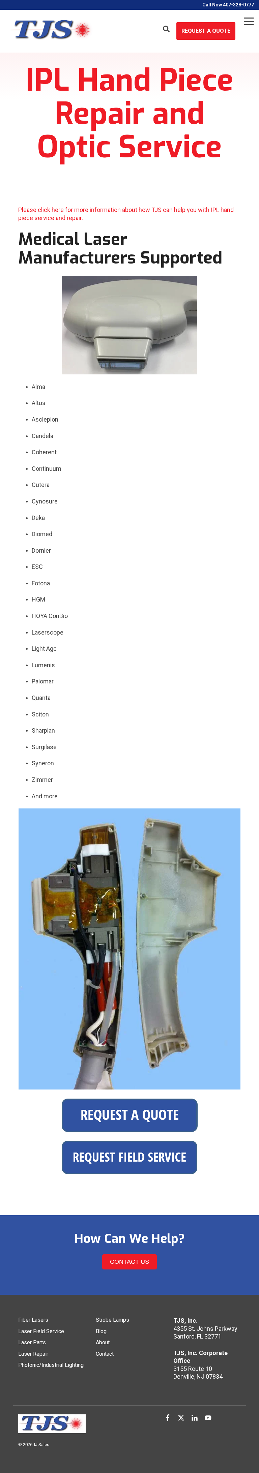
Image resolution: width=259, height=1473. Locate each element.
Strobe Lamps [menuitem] (112, 1320)
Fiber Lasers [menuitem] (33, 1320)
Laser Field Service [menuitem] (41, 1331)
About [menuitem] (103, 1342)
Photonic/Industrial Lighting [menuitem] (51, 1365)
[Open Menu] (247, 23)
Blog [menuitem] (101, 1331)
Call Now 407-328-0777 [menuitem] (228, 4)
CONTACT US (129, 1261)
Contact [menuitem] (105, 1354)
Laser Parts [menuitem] (32, 1342)
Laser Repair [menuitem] (33, 1354)
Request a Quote (205, 31)
